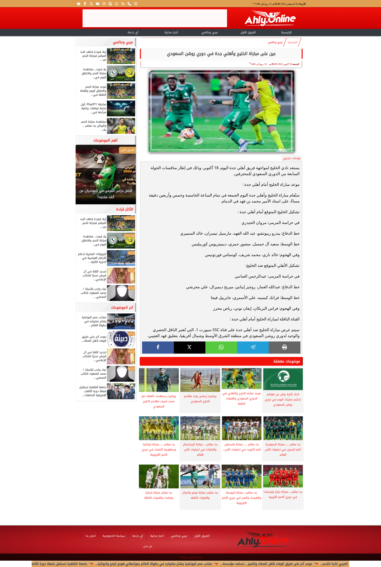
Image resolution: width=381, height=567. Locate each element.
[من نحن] (129, 3)
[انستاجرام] (104, 3)
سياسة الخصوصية (114, 536)
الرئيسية (286, 32)
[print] (284, 347)
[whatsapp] (221, 347)
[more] (136, 3)
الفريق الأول (248, 32)
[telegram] (253, 347)
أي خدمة (133, 32)
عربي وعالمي (209, 32)
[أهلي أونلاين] (270, 19)
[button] (84, 176)
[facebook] (158, 347)
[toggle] (94, 32)
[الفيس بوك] (85, 3)
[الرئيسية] (78, 3)
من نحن (147, 546)
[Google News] (110, 3)
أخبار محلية (171, 32)
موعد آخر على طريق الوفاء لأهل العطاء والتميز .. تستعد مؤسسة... (289, 564)
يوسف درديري (291, 158)
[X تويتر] (91, 3)
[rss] (123, 3)
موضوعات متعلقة (286, 361)
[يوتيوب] (97, 3)
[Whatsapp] (117, 3)
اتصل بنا (91, 536)
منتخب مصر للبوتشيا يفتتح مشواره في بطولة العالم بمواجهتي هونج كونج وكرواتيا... (176, 564)
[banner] (155, 18)
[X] (190, 347)
